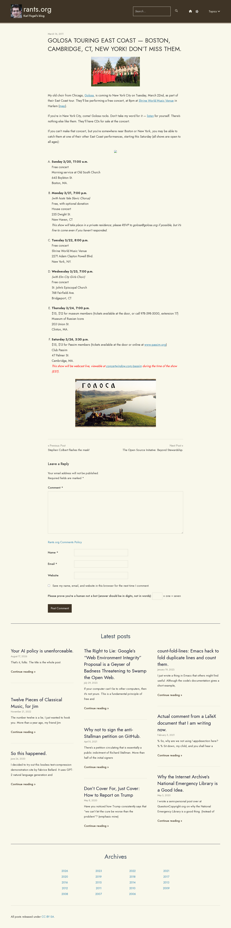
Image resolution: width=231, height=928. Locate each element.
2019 (99, 877)
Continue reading (22, 672)
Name (53, 552)
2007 (98, 894)
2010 (132, 888)
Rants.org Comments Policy (65, 542)
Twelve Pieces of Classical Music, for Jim (36, 703)
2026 (65, 871)
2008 (65, 894)
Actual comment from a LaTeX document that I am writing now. (186, 723)
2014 (132, 882)
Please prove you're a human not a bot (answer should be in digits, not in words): (99, 596)
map (62, 106)
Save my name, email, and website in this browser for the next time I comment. (100, 586)
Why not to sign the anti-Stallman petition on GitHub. (112, 733)
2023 (99, 871)
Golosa (89, 95)
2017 (166, 877)
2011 (98, 888)
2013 (166, 882)
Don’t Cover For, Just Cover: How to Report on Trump (112, 792)
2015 (99, 882)
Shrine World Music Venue (156, 100)
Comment (55, 488)
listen (150, 116)
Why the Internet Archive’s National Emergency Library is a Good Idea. (187, 783)
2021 (166, 871)
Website (53, 575)
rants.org (38, 9)
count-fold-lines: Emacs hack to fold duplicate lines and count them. (188, 657)
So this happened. (29, 753)
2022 (132, 871)
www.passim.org (155, 344)
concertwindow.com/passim (124, 366)
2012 (65, 888)
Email (52, 564)
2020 (65, 877)
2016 (65, 882)
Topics (213, 11)
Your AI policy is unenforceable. (42, 650)
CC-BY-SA (48, 917)
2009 (166, 888)
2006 (132, 894)
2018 (132, 877)
